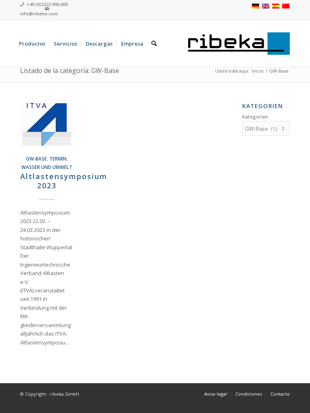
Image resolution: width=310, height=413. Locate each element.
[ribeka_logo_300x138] (239, 43)
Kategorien (255, 116)
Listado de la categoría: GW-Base (69, 70)
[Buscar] (154, 43)
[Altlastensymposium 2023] (46, 124)
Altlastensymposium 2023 (63, 181)
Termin (58, 158)
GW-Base (36, 158)
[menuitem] (32, 43)
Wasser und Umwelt (46, 167)
